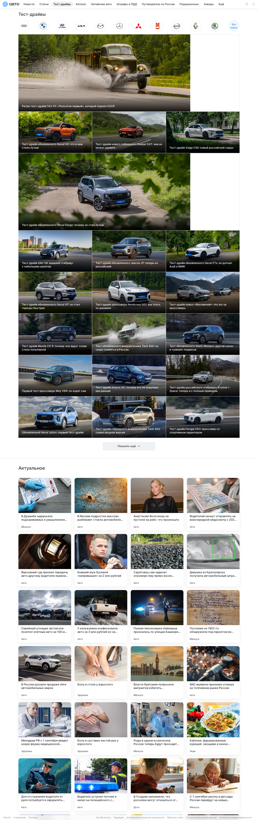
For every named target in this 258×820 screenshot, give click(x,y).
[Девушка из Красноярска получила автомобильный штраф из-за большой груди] (213, 560)
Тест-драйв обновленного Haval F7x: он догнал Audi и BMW (201, 264)
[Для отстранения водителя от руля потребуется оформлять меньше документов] (44, 784)
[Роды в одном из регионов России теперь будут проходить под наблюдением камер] (157, 728)
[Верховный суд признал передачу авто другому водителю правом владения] (44, 560)
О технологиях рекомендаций (201, 817)
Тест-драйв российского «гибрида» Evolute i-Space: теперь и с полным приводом (200, 389)
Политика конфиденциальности (235, 817)
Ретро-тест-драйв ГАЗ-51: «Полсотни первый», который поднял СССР (68, 106)
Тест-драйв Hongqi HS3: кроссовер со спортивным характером (195, 430)
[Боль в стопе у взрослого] (101, 672)
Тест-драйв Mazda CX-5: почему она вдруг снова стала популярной (54, 347)
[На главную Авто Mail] (13, 4)
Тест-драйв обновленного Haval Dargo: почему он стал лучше (63, 225)
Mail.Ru (7, 817)
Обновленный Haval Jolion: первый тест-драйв (53, 432)
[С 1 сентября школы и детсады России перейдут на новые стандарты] (213, 784)
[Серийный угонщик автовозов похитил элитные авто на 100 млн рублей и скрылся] (44, 616)
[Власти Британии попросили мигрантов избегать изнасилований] (157, 672)
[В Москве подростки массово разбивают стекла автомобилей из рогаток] (101, 504)
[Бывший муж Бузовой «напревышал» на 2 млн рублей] (101, 560)
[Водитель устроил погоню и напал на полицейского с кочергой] (101, 784)
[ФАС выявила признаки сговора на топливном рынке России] (213, 672)
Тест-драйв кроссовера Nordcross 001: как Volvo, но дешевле (128, 306)
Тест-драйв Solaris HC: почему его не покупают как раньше (127, 389)
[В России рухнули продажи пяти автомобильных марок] (44, 672)
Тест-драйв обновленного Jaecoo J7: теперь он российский (127, 264)
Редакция (119, 817)
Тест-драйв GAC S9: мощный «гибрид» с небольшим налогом (47, 264)
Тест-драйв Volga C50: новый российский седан (201, 147)
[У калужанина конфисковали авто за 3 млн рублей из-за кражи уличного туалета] (101, 616)
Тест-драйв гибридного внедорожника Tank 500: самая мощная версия (128, 430)
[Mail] (5, 4)
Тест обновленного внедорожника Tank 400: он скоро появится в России (127, 347)
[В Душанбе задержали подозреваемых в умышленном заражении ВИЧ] (44, 504)
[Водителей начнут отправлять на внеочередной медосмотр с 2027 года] (213, 504)
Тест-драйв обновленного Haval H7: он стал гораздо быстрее (51, 306)
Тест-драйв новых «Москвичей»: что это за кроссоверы (198, 306)
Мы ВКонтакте (103, 817)
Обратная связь (175, 817)
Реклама (33, 817)
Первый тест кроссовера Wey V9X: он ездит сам (54, 391)
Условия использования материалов (145, 817)
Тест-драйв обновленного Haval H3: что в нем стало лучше (52, 145)
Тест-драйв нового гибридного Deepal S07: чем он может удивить (129, 145)
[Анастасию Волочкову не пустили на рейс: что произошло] (157, 504)
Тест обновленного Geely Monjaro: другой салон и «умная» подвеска (201, 347)
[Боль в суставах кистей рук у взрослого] (101, 728)
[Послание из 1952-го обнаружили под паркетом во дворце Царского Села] (213, 616)
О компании (20, 817)
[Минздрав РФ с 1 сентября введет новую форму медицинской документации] (44, 728)
